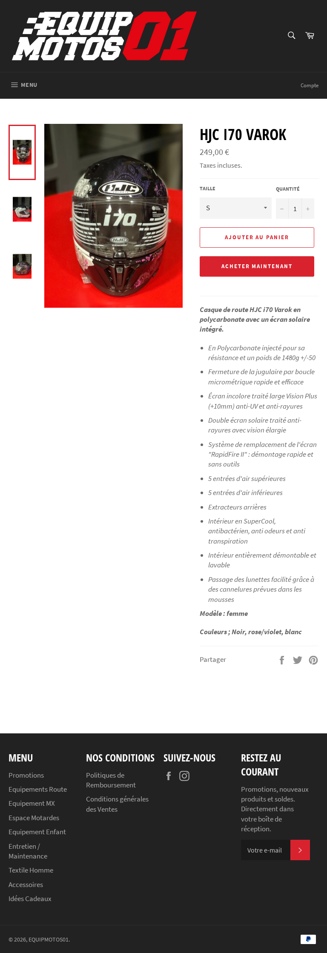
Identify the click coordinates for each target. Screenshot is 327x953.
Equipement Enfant (37, 831)
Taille (207, 188)
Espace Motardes (34, 817)
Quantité (288, 189)
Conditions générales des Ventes (117, 803)
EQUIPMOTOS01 (49, 939)
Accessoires (26, 884)
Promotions (26, 775)
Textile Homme (31, 870)
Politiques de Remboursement (111, 780)
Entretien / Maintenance (28, 851)
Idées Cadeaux (30, 898)
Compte (309, 85)
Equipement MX (32, 803)
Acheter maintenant (257, 266)
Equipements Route (38, 789)
